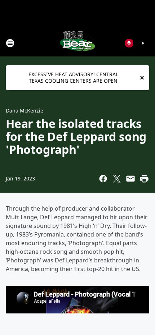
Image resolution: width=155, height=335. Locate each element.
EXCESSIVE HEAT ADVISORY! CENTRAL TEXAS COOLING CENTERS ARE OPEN (73, 77)
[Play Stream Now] (143, 43)
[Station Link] (77, 43)
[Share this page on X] (117, 179)
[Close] (142, 77)
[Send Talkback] (129, 43)
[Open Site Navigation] (10, 43)
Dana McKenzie (24, 110)
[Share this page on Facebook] (103, 179)
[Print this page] (144, 179)
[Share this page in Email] (130, 179)
